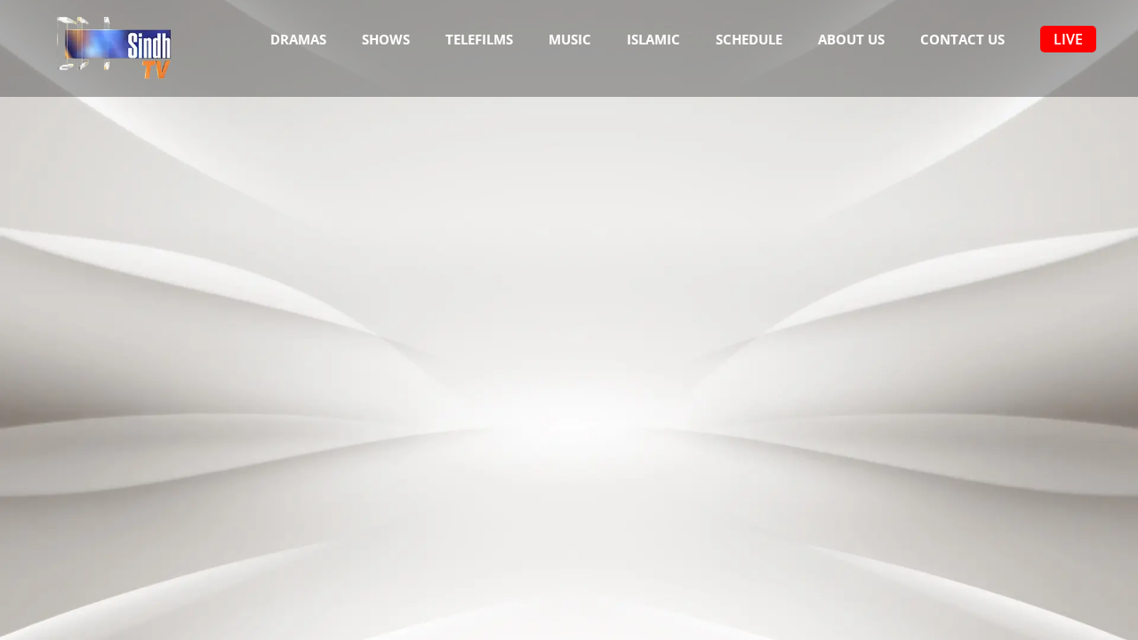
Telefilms (479, 39)
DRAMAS (298, 39)
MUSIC (570, 39)
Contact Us (962, 39)
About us (851, 39)
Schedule (749, 39)
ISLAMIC (653, 39)
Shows (386, 39)
